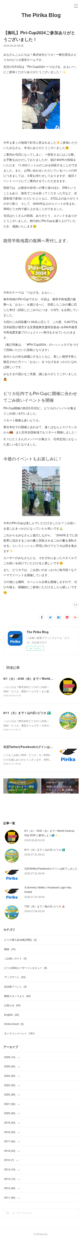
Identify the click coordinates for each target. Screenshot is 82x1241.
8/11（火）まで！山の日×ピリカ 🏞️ (27, 713)
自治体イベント (15, 986)
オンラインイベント (19, 1033)
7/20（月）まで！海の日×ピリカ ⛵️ (44, 906)
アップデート (15, 977)
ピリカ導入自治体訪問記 (20, 939)
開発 (10, 949)
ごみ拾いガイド (15, 958)
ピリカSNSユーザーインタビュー (25, 967)
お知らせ (12, 1005)
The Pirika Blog (41, 15)
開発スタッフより (17, 996)
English (11, 1014)
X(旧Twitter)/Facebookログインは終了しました (35, 747)
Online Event (14, 1024)
